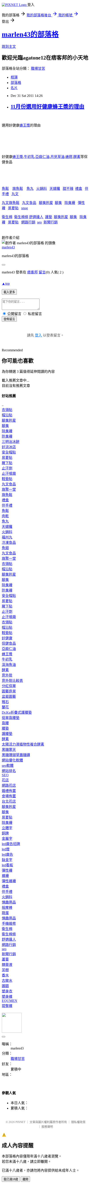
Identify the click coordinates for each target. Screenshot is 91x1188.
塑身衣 (7, 991)
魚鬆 (5, 188)
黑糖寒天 (9, 750)
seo (39, 222)
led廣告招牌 (11, 844)
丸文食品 (29, 203)
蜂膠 (68, 157)
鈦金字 (7, 860)
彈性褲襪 (9, 881)
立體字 (7, 828)
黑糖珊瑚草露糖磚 (16, 755)
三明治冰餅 (10, 442)
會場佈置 (9, 796)
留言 (42, 272)
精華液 (7, 965)
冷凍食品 (9, 542)
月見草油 (57, 157)
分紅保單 (9, 686)
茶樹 (5, 970)
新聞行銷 (51, 222)
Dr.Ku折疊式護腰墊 (17, 712)
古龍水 (7, 980)
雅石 (5, 702)
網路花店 (9, 785)
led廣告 (7, 854)
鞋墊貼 (7, 479)
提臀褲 (7, 1006)
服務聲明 (47, 1126)
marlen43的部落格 (30, 34)
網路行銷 (28, 222)
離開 (25, 1179)
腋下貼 (7, 463)
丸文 (15, 194)
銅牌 (5, 833)
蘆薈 (5, 959)
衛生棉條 (21, 217)
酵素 (76, 157)
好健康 (7, 638)
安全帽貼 (9, 452)
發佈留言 (9, 319)
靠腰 (5, 723)
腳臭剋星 (46, 203)
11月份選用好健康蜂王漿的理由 (47, 107)
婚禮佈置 (9, 791)
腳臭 (58, 203)
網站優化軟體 (12, 760)
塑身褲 (7, 996)
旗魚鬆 (17, 188)
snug (24, 208)
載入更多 (9, 292)
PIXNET (20, 1122)
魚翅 (5, 548)
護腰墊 (7, 734)
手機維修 (9, 923)
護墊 (48, 217)
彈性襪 (7, 870)
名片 (14, 88)
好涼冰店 (9, 447)
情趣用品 (9, 902)
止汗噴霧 (9, 473)
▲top (6, 283)
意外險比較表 (12, 680)
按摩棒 (7, 907)
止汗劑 (7, 468)
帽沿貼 (7, 415)
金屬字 (7, 838)
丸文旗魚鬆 (10, 203)
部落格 (16, 83)
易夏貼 (13, 208)
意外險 (7, 675)
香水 (5, 975)
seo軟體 (7, 765)
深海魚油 (9, 665)
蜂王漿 (24, 125)
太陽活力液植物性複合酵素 (23, 744)
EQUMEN (9, 1001)
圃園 (5, 986)
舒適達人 (36, 217)
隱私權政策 (78, 1122)
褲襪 (5, 876)
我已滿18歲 (11, 1179)
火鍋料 (41, 188)
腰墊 (5, 728)
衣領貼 (7, 410)
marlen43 (8, 247)
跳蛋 (5, 913)
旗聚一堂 (9, 489)
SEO (5, 775)
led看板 (7, 865)
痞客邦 (32, 272)
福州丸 (7, 537)
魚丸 (30, 188)
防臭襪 (7, 436)
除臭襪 (69, 203)
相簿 (14, 77)
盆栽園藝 (9, 696)
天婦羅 (54, 188)
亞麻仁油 (42, 157)
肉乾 (5, 516)
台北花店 (9, 801)
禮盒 (78, 188)
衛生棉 (7, 217)
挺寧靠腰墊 (10, 718)
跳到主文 (9, 46)
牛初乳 (29, 157)
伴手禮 (7, 505)
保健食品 (9, 643)
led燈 (5, 849)
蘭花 (5, 707)
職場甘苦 (38, 68)
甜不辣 (68, 188)
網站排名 (9, 771)
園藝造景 (9, 691)
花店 (5, 780)
